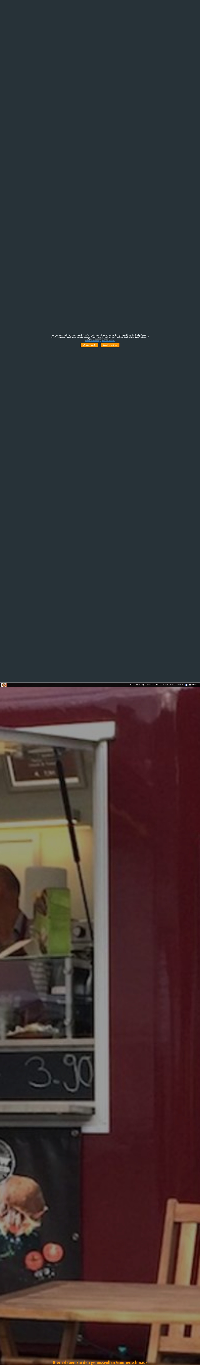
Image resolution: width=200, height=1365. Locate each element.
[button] (194, 684)
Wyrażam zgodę (89, 345)
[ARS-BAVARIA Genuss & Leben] (13, 684)
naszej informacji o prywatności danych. (100, 341)
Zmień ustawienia (110, 345)
